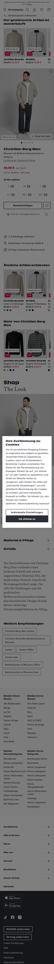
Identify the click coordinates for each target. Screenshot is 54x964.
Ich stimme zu (27, 519)
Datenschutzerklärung (27, 504)
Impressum (44, 504)
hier (42, 496)
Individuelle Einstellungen (27, 512)
